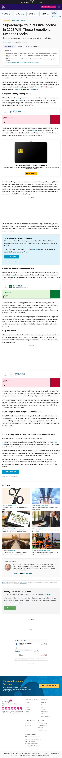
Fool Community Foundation (31, 743)
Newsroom (27, 709)
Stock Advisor (44, 704)
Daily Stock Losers (56, 16)
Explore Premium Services (18, 20)
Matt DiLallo (8, 42)
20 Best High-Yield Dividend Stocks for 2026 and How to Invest (45, 530)
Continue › (10, 608)
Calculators (40, 727)
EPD (42, 87)
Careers (27, 704)
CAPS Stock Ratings (42, 723)
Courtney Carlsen (44, 505)
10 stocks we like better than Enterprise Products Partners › (22, 62)
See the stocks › (11, 256)
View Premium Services (49, 686)
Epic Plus (43, 709)
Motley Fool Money (45, 716)
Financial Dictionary (42, 729)
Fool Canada (28, 725)
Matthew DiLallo (5, 582)
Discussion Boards (42, 725)
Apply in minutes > (31, 173)
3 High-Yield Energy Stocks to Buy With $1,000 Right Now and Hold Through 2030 (45, 553)
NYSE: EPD (17, 111)
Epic (42, 707)
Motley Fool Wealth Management (33, 739)
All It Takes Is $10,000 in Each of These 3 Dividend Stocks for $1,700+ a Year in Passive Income (16, 530)
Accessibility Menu (31, 1)
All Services (43, 702)
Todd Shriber (12, 550)
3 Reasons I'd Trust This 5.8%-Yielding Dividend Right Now (15, 508)
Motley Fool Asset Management (32, 736)
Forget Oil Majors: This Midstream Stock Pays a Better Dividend (45, 508)
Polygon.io (19, 712)
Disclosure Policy (26, 753)
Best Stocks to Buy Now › (48, 6)
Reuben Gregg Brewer (44, 550)
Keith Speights (12, 528)
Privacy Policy (16, 753)
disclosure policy (23, 583)
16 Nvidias (47, 594)
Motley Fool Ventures (30, 741)
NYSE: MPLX (20, 374)
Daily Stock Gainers (54, 14)
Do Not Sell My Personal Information (41, 755)
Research (27, 707)
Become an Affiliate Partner (31, 745)
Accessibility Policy (36, 753)
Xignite (13, 712)
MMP (16, 89)
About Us (27, 702)
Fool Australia (28, 723)
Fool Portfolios (44, 711)
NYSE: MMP (17, 286)
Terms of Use (7, 753)
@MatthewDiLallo (27, 573)
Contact (27, 711)
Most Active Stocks (54, 11)
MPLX (33, 89)
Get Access (17, 651)
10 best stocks (35, 249)
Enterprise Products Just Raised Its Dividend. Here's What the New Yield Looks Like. (14, 553)
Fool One (43, 713)
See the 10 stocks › (10, 471)
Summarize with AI (32, 46)
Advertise (27, 713)
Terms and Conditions (24, 755)
